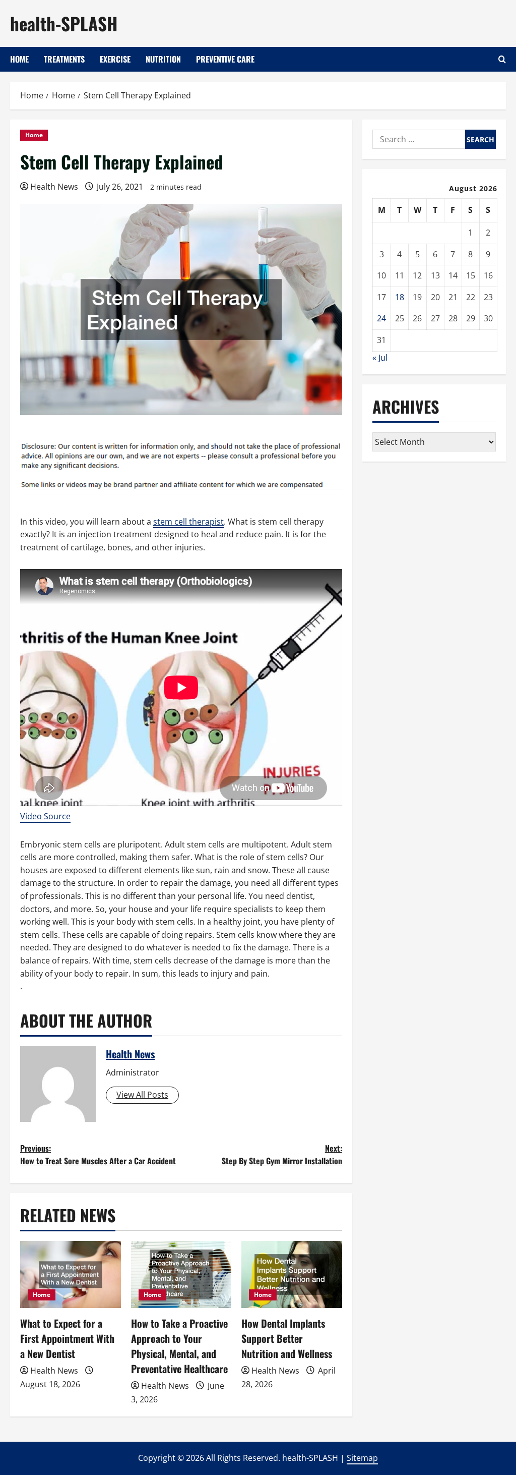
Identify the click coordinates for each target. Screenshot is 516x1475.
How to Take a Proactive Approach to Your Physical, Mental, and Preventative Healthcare (179, 1346)
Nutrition (163, 59)
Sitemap (362, 1457)
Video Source (45, 816)
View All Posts (142, 1094)
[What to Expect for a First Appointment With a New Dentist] (70, 1274)
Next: (282, 1154)
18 (399, 297)
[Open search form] (502, 59)
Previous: (98, 1154)
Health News (54, 186)
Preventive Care (225, 59)
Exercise (115, 59)
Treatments (64, 59)
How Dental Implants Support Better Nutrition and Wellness (286, 1338)
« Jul (380, 357)
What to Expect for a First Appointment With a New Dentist (67, 1338)
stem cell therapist (188, 521)
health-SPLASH (63, 23)
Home (19, 59)
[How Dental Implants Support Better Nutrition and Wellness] (291, 1274)
